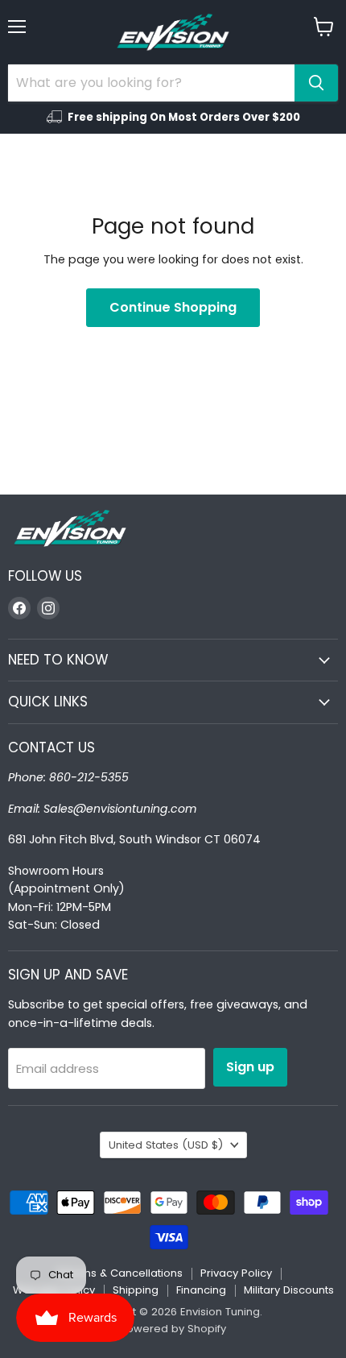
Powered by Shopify (173, 1328)
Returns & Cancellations (120, 1273)
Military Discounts (289, 1290)
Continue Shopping (173, 307)
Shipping (136, 1290)
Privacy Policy (236, 1273)
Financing (201, 1290)
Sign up (250, 1067)
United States (166, 1145)
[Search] (316, 82)
